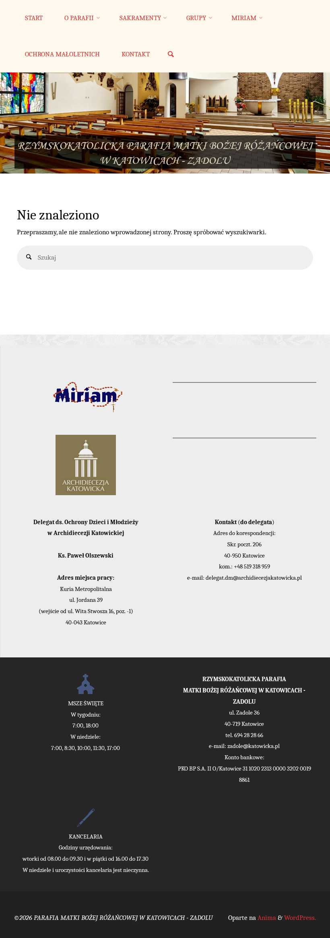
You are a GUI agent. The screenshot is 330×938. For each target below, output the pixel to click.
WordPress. (300, 917)
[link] (170, 55)
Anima (266, 917)
